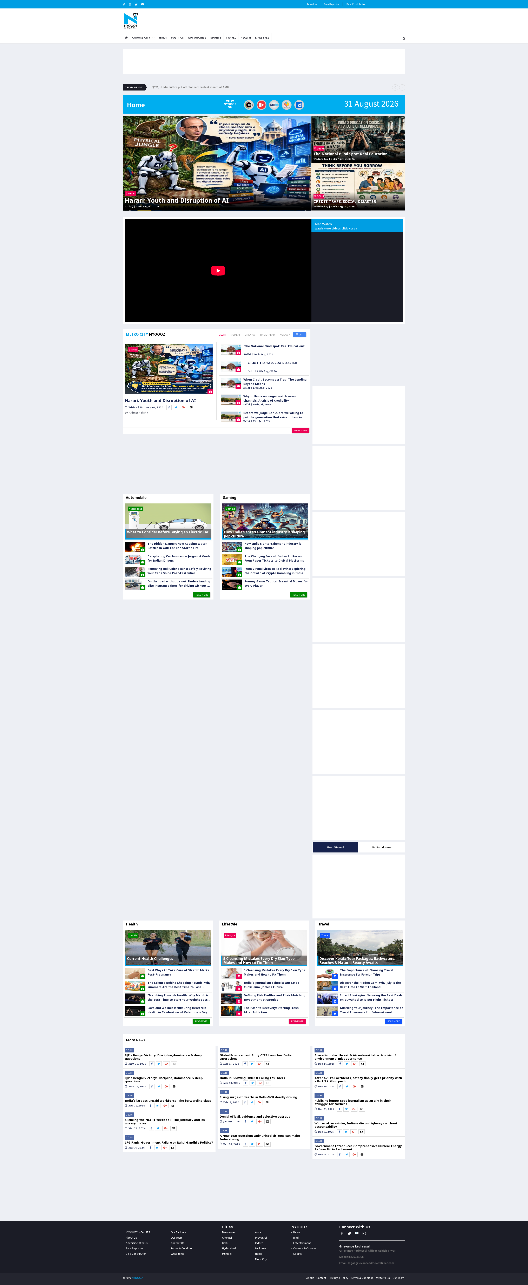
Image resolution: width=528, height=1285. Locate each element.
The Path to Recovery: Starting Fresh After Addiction (271, 1010)
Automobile (197, 37)
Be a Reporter (332, 4)
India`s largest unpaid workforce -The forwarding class (168, 1100)
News (296, 1232)
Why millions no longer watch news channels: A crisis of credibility (269, 398)
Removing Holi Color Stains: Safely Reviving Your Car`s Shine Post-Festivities (179, 571)
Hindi (163, 37)
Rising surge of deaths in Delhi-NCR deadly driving (258, 1097)
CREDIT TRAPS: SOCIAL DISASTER (345, 202)
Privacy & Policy (338, 1278)
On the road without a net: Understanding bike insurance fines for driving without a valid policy (178, 583)
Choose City (141, 37)
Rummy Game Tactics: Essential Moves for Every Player (276, 583)
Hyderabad (267, 334)
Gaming (229, 497)
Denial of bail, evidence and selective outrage (255, 1116)
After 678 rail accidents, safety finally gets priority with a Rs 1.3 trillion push (358, 1079)
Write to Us (177, 1254)
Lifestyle (262, 37)
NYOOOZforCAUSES (138, 1232)
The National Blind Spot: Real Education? (274, 346)
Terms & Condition (182, 1248)
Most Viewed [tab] (335, 847)
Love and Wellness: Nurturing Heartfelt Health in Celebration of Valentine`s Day (177, 1010)
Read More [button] (202, 594)
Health (245, 37)
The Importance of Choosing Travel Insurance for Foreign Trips (366, 972)
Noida (258, 1254)
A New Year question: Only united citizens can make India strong (260, 1137)
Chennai (250, 334)
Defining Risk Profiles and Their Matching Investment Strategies (274, 997)
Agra (258, 1232)
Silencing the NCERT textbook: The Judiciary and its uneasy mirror (165, 1121)
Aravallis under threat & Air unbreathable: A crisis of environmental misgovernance (355, 1056)
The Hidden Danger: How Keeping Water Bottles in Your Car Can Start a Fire (177, 546)
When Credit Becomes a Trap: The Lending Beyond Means (274, 381)
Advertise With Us (137, 1243)
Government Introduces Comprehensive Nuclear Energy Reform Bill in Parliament (358, 1147)
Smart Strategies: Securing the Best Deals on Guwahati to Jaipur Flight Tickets (371, 997)
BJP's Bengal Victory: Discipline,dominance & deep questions (163, 1056)
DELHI (131, 193)
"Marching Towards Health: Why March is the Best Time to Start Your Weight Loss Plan (178, 997)
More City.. (261, 1259)
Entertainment (302, 1243)
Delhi (222, 334)
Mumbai (235, 334)
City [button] (301, 334)
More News (300, 430)
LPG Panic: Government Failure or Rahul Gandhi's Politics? (169, 1142)
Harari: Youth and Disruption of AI (177, 200)
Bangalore (228, 1232)
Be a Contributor (356, 4)
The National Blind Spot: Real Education (351, 154)
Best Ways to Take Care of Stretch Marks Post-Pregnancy (178, 972)
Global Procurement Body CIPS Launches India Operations (255, 1056)
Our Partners (178, 1232)
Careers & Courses (305, 1248)
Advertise (312, 4)
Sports (216, 37)
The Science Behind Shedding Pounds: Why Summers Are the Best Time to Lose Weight (179, 985)
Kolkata (285, 334)
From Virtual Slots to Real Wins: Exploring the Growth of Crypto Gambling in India (274, 571)
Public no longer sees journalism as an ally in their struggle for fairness (353, 1102)
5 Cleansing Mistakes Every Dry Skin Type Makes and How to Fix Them (274, 972)
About (310, 1278)
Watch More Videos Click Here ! (336, 229)
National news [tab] (382, 847)
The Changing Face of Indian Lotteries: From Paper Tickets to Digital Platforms (274, 558)
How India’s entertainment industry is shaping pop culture (272, 546)
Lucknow (260, 1248)
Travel (231, 37)
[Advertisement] (216, 465)
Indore (259, 1243)
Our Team (177, 1237)
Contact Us (177, 1243)
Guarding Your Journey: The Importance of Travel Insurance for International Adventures (371, 1010)
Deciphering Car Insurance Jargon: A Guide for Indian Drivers (179, 558)
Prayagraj (261, 1237)
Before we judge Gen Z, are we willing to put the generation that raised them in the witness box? (273, 415)
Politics (177, 37)
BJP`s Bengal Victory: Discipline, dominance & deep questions (164, 1079)
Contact (321, 1278)
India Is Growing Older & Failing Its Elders (252, 1078)
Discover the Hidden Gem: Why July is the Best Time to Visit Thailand (370, 985)
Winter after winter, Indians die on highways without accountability (356, 1125)
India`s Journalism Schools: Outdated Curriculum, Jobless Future (271, 985)
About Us (131, 1237)
